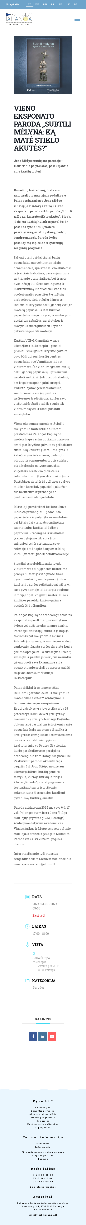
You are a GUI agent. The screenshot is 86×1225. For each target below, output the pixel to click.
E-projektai (42, 1127)
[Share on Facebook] (33, 1036)
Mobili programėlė (43, 1117)
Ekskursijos (43, 1107)
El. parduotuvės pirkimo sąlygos (43, 1152)
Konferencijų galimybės (43, 1124)
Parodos (38, 987)
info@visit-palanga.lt (43, 1215)
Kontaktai (43, 1144)
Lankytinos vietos (43, 1111)
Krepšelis (13, 4)
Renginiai (43, 1121)
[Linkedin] (42, 1036)
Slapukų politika (43, 1155)
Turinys (43, 1159)
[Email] (52, 1036)
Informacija (43, 1147)
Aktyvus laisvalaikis (42, 1114)
